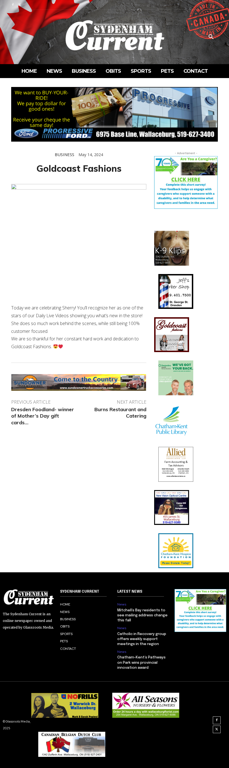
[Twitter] (20, 5)
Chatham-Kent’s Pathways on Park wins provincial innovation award (141, 662)
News (121, 604)
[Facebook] (13, 5)
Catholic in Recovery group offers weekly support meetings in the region (141, 639)
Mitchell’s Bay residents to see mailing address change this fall (142, 615)
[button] (211, 37)
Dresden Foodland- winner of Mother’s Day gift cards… (42, 416)
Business (64, 154)
